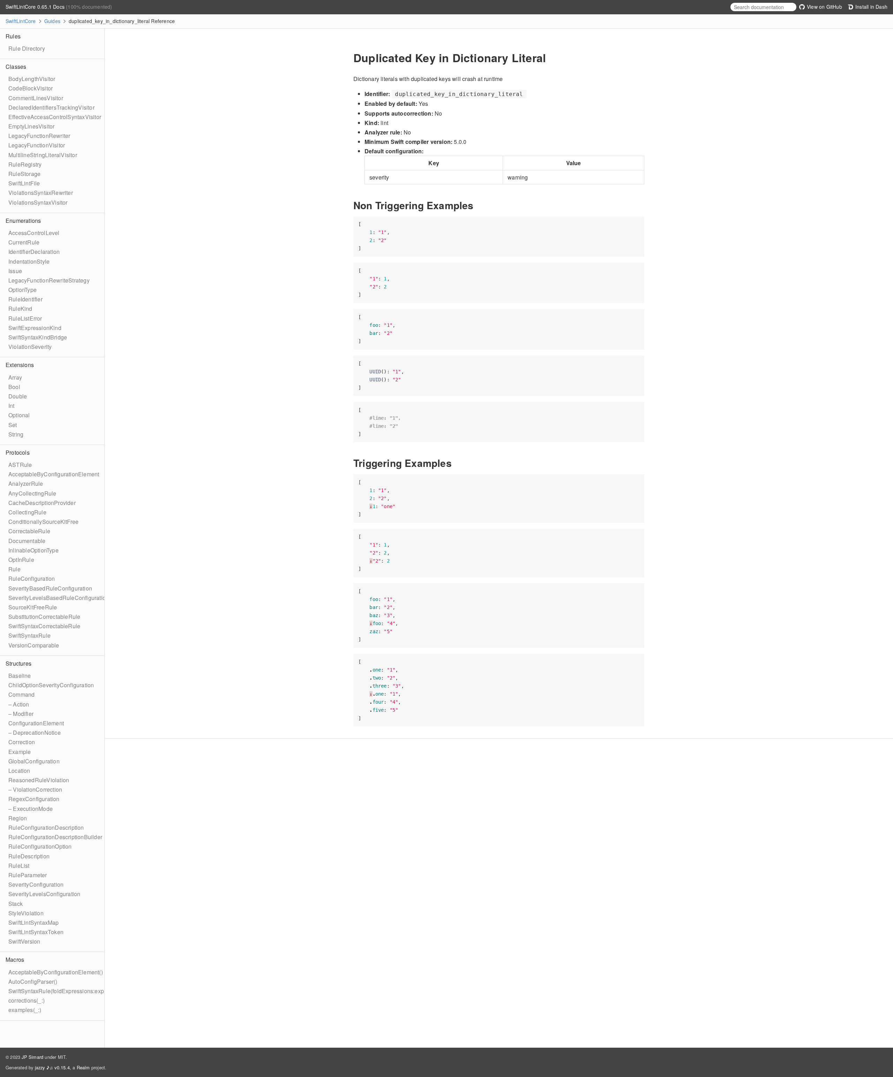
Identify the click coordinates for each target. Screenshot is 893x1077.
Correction (21, 742)
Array (15, 377)
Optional (19, 415)
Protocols (18, 452)
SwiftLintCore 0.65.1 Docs (36, 6)
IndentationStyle (29, 261)
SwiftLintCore (21, 20)
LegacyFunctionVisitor (36, 145)
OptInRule (21, 560)
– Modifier (20, 714)
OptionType (22, 290)
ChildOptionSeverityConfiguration (51, 685)
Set (12, 425)
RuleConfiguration (31, 578)
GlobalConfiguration (34, 761)
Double (17, 396)
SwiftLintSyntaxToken (35, 932)
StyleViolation (26, 913)
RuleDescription (29, 856)
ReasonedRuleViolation (38, 780)
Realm (83, 1067)
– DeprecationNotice (34, 732)
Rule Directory (26, 48)
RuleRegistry (25, 164)
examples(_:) (24, 1010)
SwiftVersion (24, 941)
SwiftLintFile (24, 183)
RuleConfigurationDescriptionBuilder (55, 837)
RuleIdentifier (25, 299)
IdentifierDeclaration (34, 252)
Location (19, 771)
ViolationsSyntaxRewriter (40, 193)
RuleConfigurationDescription (46, 827)
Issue (15, 271)
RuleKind (20, 309)
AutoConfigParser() (33, 981)
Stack (15, 904)
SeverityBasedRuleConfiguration (50, 588)
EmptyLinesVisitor (31, 126)
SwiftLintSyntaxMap (33, 922)
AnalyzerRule (25, 483)
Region (17, 818)
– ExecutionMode (30, 809)
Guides (52, 20)
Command (21, 694)
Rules (13, 36)
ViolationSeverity (30, 347)
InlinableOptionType (33, 550)
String (15, 434)
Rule (14, 569)
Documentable (26, 541)
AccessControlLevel (34, 233)
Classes (16, 67)
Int (11, 406)
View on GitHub (823, 6)
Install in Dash (870, 6)
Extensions (20, 365)
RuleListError (25, 318)
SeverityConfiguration (35, 884)
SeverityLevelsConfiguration (44, 894)
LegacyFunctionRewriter (39, 136)
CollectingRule (27, 512)
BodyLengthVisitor (31, 79)
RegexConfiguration (34, 799)
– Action (18, 704)
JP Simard (32, 1057)
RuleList (19, 866)
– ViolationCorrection (35, 789)
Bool (14, 387)
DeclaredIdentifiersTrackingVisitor (51, 107)
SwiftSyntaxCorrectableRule (44, 626)
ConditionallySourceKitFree (43, 522)
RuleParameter (27, 875)
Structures (18, 663)
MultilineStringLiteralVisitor (42, 155)
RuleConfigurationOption (40, 846)
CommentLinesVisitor (35, 98)
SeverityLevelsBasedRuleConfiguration (58, 598)
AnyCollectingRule (32, 493)
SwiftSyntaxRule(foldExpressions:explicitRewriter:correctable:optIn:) (94, 991)
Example (19, 752)
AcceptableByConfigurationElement (53, 474)
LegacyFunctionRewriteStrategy (49, 280)
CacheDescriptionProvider (42, 503)
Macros (15, 959)
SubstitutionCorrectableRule (44, 617)
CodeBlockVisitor (30, 88)
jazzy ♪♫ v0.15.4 (52, 1067)
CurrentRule (23, 242)
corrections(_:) (26, 1000)
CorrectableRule (29, 531)
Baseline (19, 676)
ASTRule (20, 465)
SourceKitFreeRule (32, 607)
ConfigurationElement (36, 723)
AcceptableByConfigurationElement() (55, 972)
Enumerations (23, 221)
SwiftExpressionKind (34, 328)
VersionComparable (33, 645)
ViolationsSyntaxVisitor (38, 202)
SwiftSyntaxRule (29, 635)
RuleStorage (24, 174)
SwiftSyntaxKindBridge (37, 337)
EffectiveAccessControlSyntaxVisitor (54, 117)
